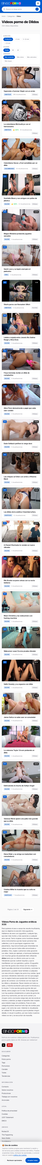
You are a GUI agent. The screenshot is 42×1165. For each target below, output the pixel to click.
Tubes (4, 1073)
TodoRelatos (6, 1141)
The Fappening (7, 1135)
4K (18, 50)
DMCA (4, 1121)
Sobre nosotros (7, 1090)
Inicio (3, 16)
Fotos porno (6, 1059)
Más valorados (32, 57)
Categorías (11, 16)
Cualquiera (8, 39)
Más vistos (20, 57)
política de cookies (19, 1155)
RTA (9, 1045)
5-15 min (26, 39)
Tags (3, 1062)
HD (13, 50)
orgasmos (27, 943)
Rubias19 (5, 1131)
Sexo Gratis (6, 1138)
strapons (33, 966)
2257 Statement (8, 1117)
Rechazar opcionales (14, 1160)
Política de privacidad (9, 1111)
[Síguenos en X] (3, 1045)
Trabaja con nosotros (9, 1097)
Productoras (6, 1093)
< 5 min (17, 39)
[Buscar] (37, 9)
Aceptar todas (33, 1160)
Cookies (5, 1114)
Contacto (5, 1087)
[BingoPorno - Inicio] (18, 3)
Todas (7, 50)
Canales (5, 1069)
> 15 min (7, 43)
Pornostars (6, 1066)
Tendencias (6, 1076)
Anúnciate (5, 1100)
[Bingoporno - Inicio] (15, 1031)
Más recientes (9, 57)
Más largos (8, 61)
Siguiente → (27, 909)
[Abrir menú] (38, 3)
